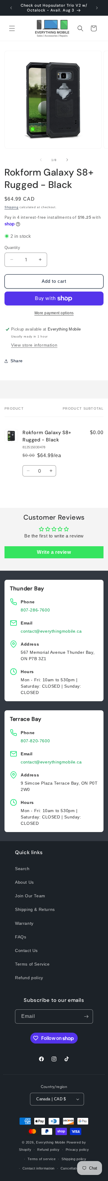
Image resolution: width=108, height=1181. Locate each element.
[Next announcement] (97, 8)
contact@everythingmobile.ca (51, 631)
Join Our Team (30, 895)
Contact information (38, 1168)
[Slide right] (67, 159)
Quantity (12, 247)
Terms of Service (32, 964)
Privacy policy (77, 1149)
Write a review (54, 552)
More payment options (54, 313)
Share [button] (16, 360)
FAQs (20, 936)
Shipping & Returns (35, 909)
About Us (24, 882)
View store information (34, 345)
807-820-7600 (35, 740)
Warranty (24, 923)
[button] (12, 28)
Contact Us (26, 950)
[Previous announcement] (11, 8)
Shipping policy (74, 1159)
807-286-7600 (35, 610)
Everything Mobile (50, 1142)
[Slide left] (40, 159)
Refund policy (29, 977)
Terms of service (42, 1159)
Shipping (11, 207)
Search (22, 868)
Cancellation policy (76, 1168)
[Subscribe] (86, 1016)
